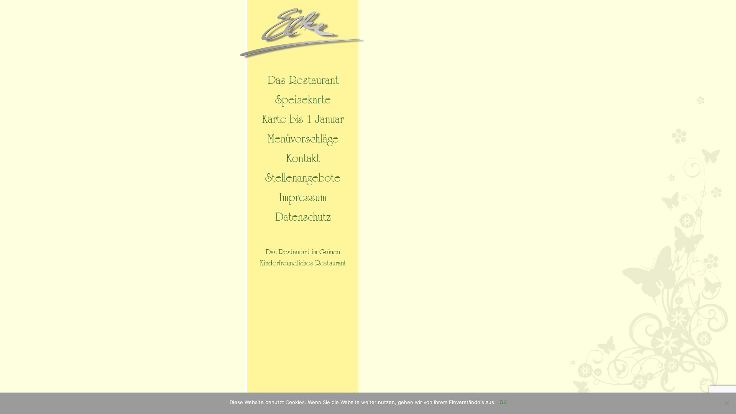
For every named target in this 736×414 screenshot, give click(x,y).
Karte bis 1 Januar (303, 119)
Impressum (303, 197)
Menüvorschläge (303, 139)
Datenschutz (303, 217)
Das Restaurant (303, 80)
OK (502, 402)
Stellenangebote (302, 178)
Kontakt (303, 158)
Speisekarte (303, 100)
